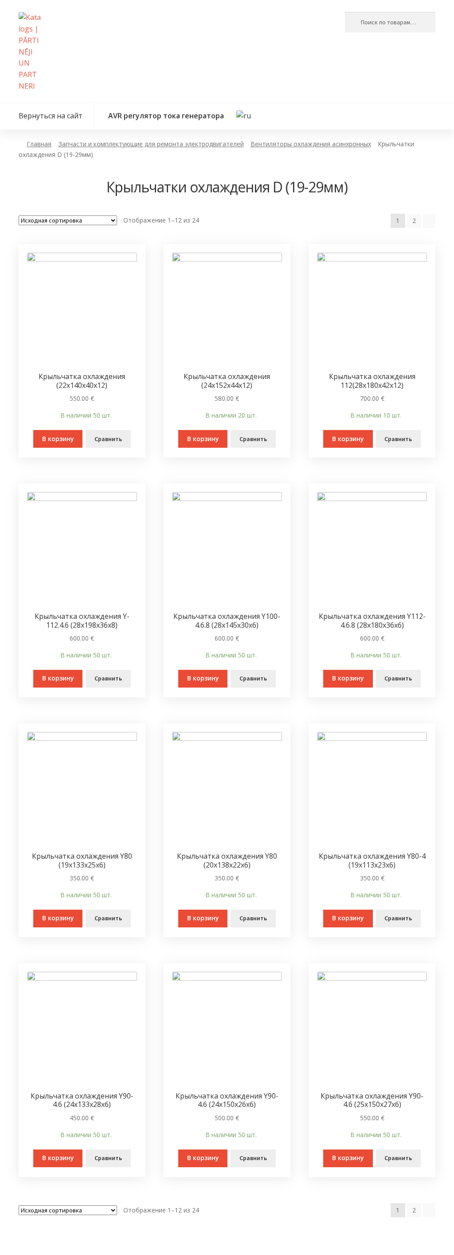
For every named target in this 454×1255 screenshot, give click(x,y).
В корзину (58, 438)
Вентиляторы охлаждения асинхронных (310, 144)
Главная (39, 144)
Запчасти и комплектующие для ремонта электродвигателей (151, 144)
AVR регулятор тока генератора (166, 116)
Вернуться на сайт (49, 116)
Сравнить (108, 439)
